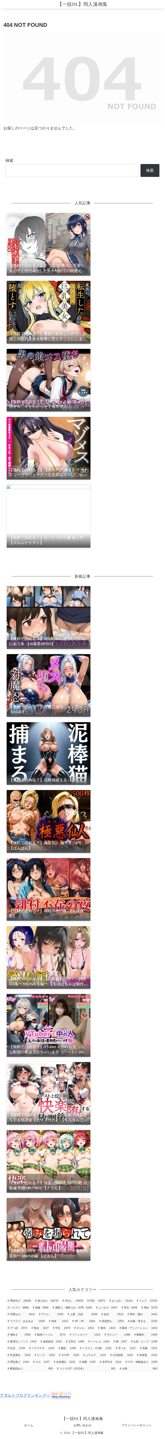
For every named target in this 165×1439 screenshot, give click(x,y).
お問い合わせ (82, 1425)
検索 (9, 160)
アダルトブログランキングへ (25, 1395)
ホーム (28, 1425)
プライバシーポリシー (136, 1425)
